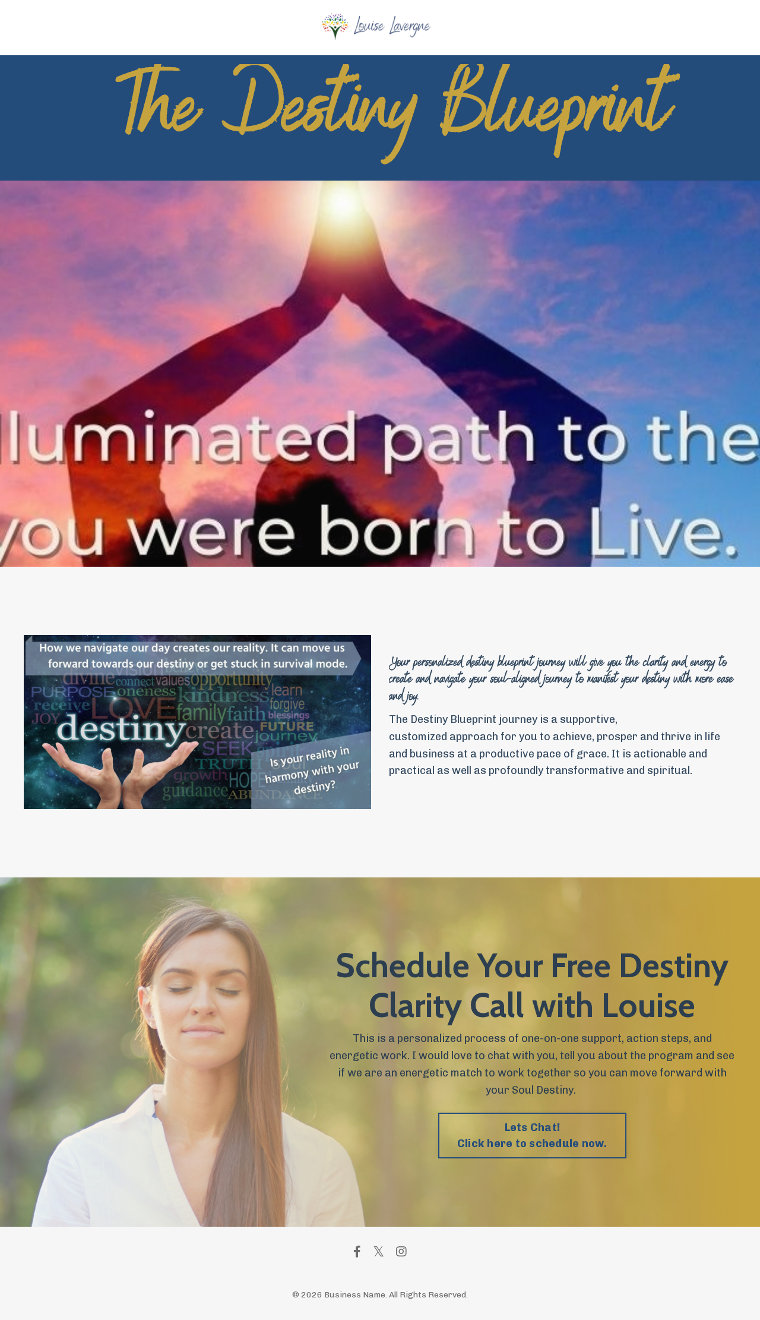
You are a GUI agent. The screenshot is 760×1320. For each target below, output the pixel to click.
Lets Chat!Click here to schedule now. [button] (532, 1135)
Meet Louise (473, 28)
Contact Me (532, 28)
